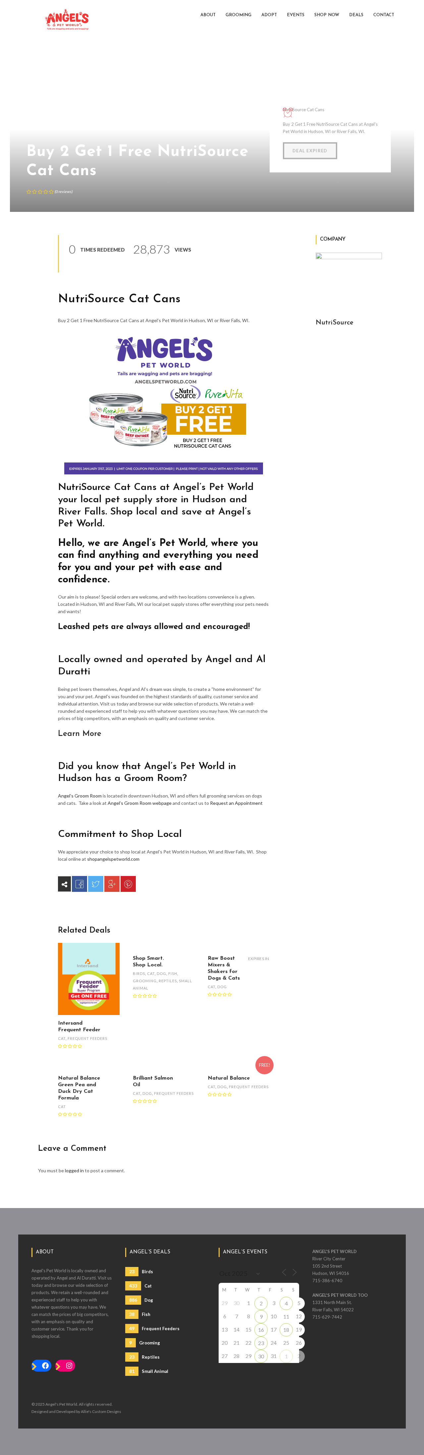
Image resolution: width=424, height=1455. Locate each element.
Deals (356, 15)
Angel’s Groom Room (80, 796)
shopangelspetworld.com (113, 859)
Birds (139, 973)
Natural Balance (229, 1078)
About (208, 15)
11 (286, 1316)
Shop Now (326, 15)
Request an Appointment (236, 803)
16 (261, 1330)
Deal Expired (310, 150)
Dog (161, 973)
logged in (74, 1170)
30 (261, 1356)
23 (261, 1343)
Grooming (238, 15)
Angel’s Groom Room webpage (140, 803)
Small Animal (148, 1371)
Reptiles (168, 981)
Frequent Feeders (87, 1038)
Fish (172, 973)
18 (286, 1330)
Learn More (79, 734)
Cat (62, 1038)
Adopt (269, 15)
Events (295, 15)
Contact (383, 15)
